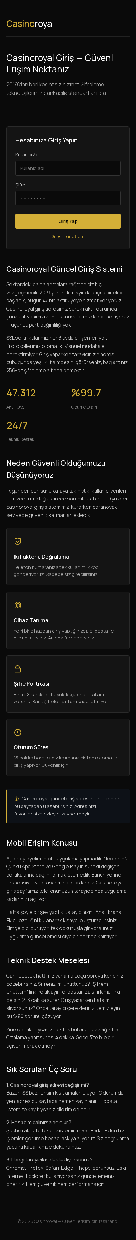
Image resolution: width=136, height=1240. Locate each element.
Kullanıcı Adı (27, 155)
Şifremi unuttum (68, 236)
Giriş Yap (68, 221)
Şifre (20, 185)
